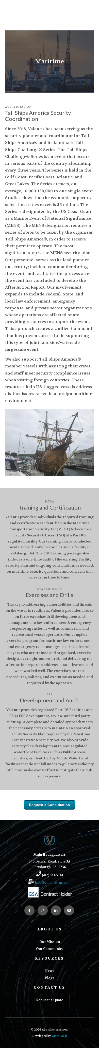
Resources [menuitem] (49, 958)
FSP (49, 694)
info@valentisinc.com (53, 883)
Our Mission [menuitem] (49, 942)
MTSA (49, 501)
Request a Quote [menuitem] (49, 1000)
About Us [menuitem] (49, 929)
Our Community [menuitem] (49, 949)
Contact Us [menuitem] (49, 987)
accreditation (18, 106)
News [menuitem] (49, 971)
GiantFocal (59, 1036)
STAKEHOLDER (49, 589)
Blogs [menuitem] (49, 978)
